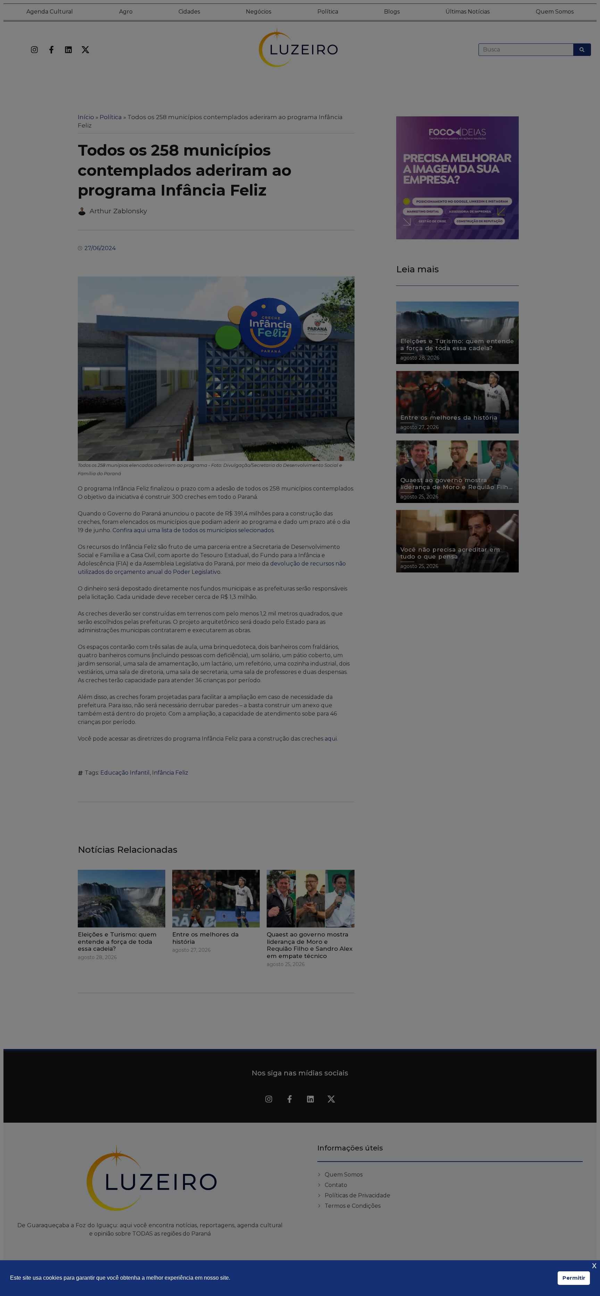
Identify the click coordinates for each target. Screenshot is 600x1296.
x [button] (594, 1265)
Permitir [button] (573, 1278)
